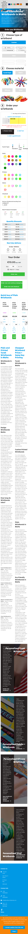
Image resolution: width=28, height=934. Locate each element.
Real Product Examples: (9, 209)
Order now (11, 283)
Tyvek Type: (5, 147)
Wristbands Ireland (12, 4)
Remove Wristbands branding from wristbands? (11, 202)
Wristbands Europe (9, 4)
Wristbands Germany (18, 4)
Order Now (5, 336)
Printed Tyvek (4, 915)
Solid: (4, 153)
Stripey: (4, 172)
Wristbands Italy (15, 4)
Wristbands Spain (21, 4)
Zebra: (4, 183)
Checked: (5, 193)
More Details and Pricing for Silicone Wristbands (7, 799)
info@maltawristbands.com (9, 900)
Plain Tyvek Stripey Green (14, 305)
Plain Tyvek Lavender (6, 304)
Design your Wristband (6, 689)
